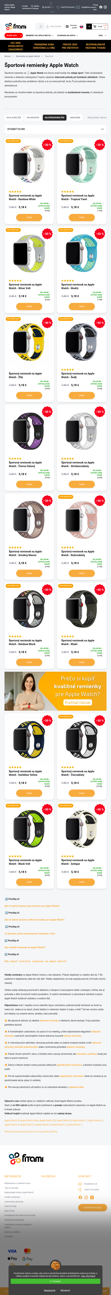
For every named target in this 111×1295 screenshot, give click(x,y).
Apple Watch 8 (64, 1120)
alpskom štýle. (76, 1087)
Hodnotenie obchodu (13, 1202)
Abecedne (75, 117)
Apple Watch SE (47, 1120)
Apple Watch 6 (95, 1120)
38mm (53, 1131)
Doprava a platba (12, 1232)
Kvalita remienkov (26, 7)
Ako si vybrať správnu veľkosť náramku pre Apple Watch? (35, 919)
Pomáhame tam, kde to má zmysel (19, 1215)
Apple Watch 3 (43, 1124)
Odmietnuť (65, 1290)
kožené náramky (72, 1035)
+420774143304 (91, 1189)
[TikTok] (92, 1197)
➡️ (7, 899)
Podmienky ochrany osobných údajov (18, 1226)
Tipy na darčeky (11, 1188)
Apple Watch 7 (79, 1120)
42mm (30, 1131)
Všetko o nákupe (35, 7)
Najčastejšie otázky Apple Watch (9, 7)
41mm (38, 1131)
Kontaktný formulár (92, 1207)
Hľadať (41, 26)
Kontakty (8, 1236)
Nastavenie (49, 1290)
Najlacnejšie (14, 117)
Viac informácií (88, 1276)
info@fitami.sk (90, 1184)
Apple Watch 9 (11, 1120)
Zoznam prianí (73, 26)
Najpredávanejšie (54, 117)
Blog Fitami (9, 1211)
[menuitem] (13, 35)
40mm (46, 1131)
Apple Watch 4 (27, 1124)
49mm (7, 1131)
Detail (29, 217)
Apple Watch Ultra (29, 1120)
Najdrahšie (33, 117)
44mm (23, 1131)
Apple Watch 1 (74, 1124)
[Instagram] (86, 1197)
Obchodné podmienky (14, 1220)
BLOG (47, 7)
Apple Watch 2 (59, 1124)
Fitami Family (10, 1206)
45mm (15, 1131)
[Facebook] (80, 1197)
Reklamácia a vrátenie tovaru (17, 1183)
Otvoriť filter (16, 129)
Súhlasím (57, 1281)
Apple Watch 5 (11, 1124)
